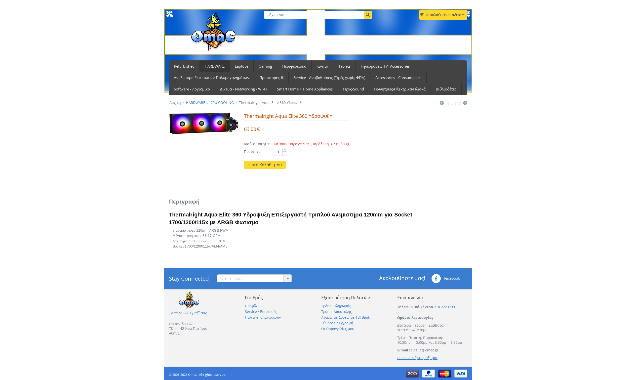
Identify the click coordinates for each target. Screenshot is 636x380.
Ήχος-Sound (353, 88)
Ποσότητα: (253, 151)
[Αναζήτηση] (368, 15)
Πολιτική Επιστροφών (263, 317)
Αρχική (175, 102)
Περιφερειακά (294, 66)
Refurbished (184, 66)
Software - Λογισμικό (192, 88)
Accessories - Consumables (398, 77)
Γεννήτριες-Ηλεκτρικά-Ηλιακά (400, 88)
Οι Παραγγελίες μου (337, 328)
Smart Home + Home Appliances (305, 88)
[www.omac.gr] (213, 30)
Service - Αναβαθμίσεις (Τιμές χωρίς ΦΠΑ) (329, 77)
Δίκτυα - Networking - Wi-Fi (243, 88)
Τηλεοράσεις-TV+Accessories (385, 66)
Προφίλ (251, 305)
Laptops (241, 66)
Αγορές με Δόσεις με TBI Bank (345, 317)
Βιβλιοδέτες (446, 88)
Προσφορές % (271, 77)
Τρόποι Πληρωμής (336, 305)
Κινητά (322, 66)
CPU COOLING (222, 102)
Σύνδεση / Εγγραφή (337, 323)
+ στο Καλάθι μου (265, 165)
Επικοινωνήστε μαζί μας (417, 357)
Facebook (451, 278)
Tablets (344, 66)
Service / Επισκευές (261, 311)
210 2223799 (444, 306)
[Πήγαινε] (287, 278)
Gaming (265, 66)
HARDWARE (215, 66)
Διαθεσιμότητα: (257, 143)
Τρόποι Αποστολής (336, 311)
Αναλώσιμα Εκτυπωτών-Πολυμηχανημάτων (211, 77)
